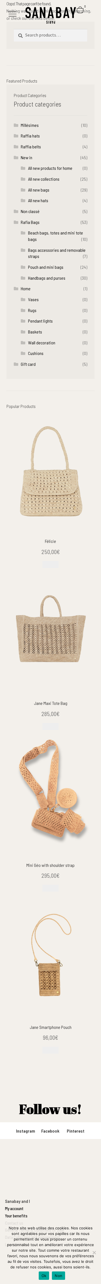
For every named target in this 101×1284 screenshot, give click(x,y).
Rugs (32, 310)
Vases (33, 299)
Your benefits (16, 1215)
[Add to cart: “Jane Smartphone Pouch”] (50, 1050)
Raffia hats (30, 135)
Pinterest (75, 1130)
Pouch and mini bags (45, 267)
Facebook (50, 1130)
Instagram (25, 1130)
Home (26, 288)
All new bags (38, 189)
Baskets (35, 331)
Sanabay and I (17, 1201)
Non (58, 1275)
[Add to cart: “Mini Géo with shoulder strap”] (50, 888)
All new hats (38, 200)
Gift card (28, 364)
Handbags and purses (46, 278)
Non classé (30, 211)
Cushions (35, 353)
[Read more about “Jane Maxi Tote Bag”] (50, 726)
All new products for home (50, 168)
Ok (44, 1275)
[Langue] (86, 18)
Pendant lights (40, 320)
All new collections (43, 179)
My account (14, 1208)
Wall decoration (41, 342)
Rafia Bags (30, 222)
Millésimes (30, 125)
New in (26, 157)
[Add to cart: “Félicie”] (50, 564)
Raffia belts (31, 146)
